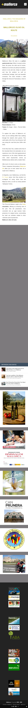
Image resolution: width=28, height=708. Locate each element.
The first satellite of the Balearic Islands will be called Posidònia (14, 376)
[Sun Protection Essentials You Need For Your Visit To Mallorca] (3, 383)
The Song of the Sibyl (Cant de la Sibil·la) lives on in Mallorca (15, 369)
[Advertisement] (14, 294)
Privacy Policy (16, 704)
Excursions (14, 35)
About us (23, 704)
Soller (24, 204)
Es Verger (5, 177)
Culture (14, 371)
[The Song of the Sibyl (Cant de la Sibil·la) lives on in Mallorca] (3, 369)
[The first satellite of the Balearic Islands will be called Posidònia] (3, 376)
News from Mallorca (17, 378)
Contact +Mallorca (7, 704)
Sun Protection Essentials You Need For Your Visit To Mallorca (15, 383)
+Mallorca (8, 702)
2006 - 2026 (19, 702)
